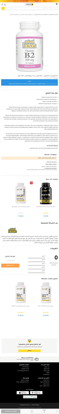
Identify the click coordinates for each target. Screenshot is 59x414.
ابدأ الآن (29, 350)
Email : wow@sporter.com (23, 382)
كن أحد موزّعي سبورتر (44, 385)
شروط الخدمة (35, 405)
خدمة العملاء (46, 380)
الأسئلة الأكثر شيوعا (44, 382)
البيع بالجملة (46, 374)
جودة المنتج (46, 368)
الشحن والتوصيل (25, 368)
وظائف (47, 372)
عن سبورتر (47, 366)
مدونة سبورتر (46, 384)
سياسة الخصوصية (25, 405)
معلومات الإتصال (25, 380)
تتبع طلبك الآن (25, 366)
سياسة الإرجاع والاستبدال (23, 370)
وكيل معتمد (46, 370)
